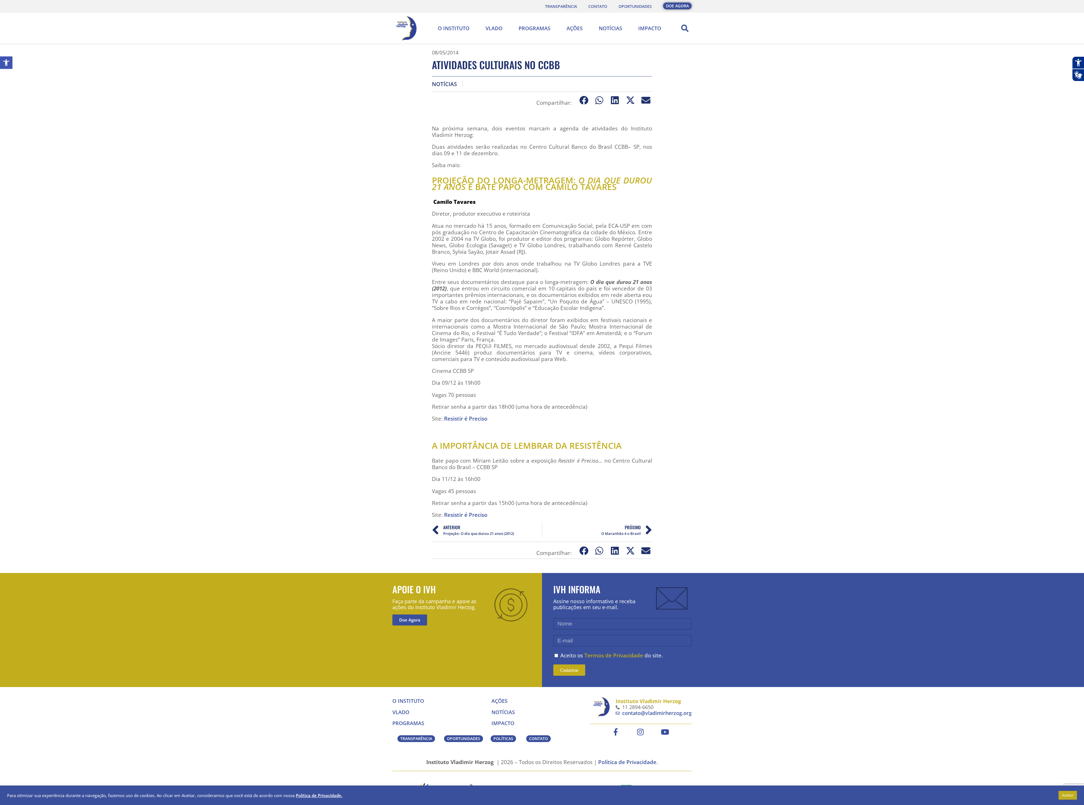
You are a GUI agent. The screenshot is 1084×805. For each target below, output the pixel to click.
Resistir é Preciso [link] (466, 418)
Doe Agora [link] (409, 620)
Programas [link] (534, 28)
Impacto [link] (649, 28)
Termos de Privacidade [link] (613, 655)
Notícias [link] (610, 28)
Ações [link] (575, 28)
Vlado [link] (494, 28)
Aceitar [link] (1068, 795)
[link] (6, 62)
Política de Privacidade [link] (627, 762)
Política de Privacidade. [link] (319, 795)
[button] (685, 28)
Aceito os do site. (611, 655)
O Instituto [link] (453, 28)
